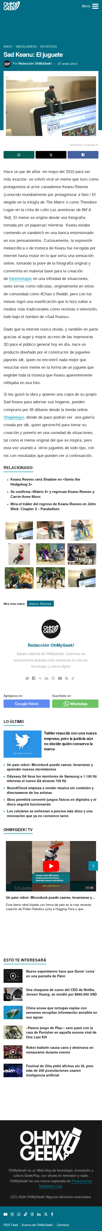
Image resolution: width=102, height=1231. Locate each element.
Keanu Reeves (40, 604)
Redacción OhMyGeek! (35, 63)
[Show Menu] (95, 6)
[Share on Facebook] (83, 155)
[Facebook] (33, 678)
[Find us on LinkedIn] (39, 1214)
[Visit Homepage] (12, 6)
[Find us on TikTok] (25, 1214)
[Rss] (66, 678)
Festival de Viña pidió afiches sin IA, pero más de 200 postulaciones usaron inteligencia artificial (59, 1070)
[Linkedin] (46, 678)
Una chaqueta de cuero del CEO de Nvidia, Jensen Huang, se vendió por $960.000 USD (61, 992)
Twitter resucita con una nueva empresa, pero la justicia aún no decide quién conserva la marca (70, 741)
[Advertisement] (51, 28)
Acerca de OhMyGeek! (37, 1224)
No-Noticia (48, 46)
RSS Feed (11, 1224)
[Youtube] (60, 678)
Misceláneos (26, 46)
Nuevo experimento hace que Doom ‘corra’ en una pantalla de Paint (60, 973)
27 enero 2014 (67, 63)
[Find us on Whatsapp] (19, 1214)
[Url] (27, 678)
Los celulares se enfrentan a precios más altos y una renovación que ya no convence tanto (50, 813)
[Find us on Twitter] (46, 1214)
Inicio (8, 46)
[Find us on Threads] (32, 1214)
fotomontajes (20, 278)
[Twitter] (40, 678)
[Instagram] (53, 678)
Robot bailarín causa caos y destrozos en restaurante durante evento (59, 1049)
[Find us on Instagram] (12, 1214)
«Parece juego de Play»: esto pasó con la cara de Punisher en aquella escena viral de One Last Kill (61, 1032)
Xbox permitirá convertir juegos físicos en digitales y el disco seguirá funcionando (51, 801)
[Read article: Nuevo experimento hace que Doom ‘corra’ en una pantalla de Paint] (13, 976)
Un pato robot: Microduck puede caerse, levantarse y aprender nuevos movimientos (50, 767)
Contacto (63, 1224)
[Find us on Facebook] (52, 1214)
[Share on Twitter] (51, 155)
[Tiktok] (73, 678)
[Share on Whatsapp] (19, 155)
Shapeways (14, 417)
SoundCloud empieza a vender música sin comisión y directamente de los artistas (50, 790)
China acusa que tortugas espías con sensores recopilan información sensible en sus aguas (61, 1012)
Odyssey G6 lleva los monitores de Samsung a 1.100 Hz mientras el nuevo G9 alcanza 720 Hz (52, 778)
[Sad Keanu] (19, 530)
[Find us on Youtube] (5, 1214)
